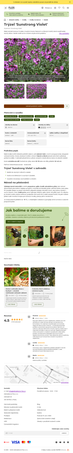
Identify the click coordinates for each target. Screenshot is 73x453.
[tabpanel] (15, 14)
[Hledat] (63, 8)
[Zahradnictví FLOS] (9, 8)
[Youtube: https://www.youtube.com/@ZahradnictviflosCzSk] (60, 442)
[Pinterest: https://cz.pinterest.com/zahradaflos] (64, 442)
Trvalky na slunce (27, 119)
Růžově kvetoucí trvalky (26, 116)
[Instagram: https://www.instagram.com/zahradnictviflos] (56, 442)
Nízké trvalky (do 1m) (10, 116)
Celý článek (11, 304)
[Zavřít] (70, 2)
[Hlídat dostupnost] (67, 106)
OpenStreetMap (65, 382)
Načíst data (22, 253)
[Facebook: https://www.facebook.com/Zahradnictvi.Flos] (68, 442)
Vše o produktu (64, 33)
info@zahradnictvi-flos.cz (17, 391)
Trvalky (52, 116)
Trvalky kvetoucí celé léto (12, 119)
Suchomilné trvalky (41, 116)
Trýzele (37, 119)
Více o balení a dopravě (15, 221)
